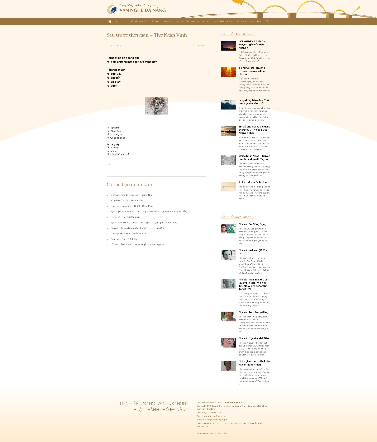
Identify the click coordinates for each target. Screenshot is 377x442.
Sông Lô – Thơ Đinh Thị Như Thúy (127, 200)
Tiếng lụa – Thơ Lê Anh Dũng (124, 239)
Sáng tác (167, 21)
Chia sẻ (200, 46)
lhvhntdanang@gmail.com (215, 416)
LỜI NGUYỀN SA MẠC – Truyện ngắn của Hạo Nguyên (137, 245)
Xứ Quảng (242, 21)
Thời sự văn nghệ (138, 21)
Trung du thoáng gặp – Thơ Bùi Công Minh (131, 206)
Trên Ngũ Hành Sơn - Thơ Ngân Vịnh (128, 234)
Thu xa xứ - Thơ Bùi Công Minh (125, 217)
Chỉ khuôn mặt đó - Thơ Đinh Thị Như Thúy (131, 195)
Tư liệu (206, 21)
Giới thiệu (120, 21)
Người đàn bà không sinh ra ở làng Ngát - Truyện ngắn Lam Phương (143, 223)
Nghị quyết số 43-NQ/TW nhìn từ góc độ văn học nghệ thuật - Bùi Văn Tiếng (148, 211)
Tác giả (154, 21)
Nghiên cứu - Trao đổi (187, 21)
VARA (225, 433)
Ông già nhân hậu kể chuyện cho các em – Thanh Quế (137, 228)
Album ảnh (256, 21)
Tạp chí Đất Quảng (223, 21)
